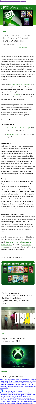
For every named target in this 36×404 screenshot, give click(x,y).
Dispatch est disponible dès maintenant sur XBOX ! (13, 339)
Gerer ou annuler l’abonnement (21, 396)
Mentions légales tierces (22, 401)
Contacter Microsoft (6, 395)
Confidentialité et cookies (8, 400)
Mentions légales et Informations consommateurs (16, 398)
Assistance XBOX (20, 381)
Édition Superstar (12, 134)
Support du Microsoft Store (15, 386)
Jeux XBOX (13, 379)
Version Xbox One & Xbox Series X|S (18, 128)
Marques (11, 401)
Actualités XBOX (9, 381)
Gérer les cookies (22, 400)
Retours (27, 386)
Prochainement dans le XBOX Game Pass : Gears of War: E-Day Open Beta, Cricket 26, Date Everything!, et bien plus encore (16, 298)
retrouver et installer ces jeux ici (19, 84)
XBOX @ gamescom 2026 (12, 376)
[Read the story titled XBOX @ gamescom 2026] (18, 356)
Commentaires (31, 381)
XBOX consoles (5, 379)
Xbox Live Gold (14, 94)
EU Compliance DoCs (18, 403)
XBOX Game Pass (5, 288)
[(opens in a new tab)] (18, 318)
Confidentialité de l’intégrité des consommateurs (16, 393)
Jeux (4, 31)
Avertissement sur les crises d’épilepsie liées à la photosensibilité (16, 383)
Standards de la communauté (9, 383)
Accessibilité (29, 403)
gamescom (4, 372)
